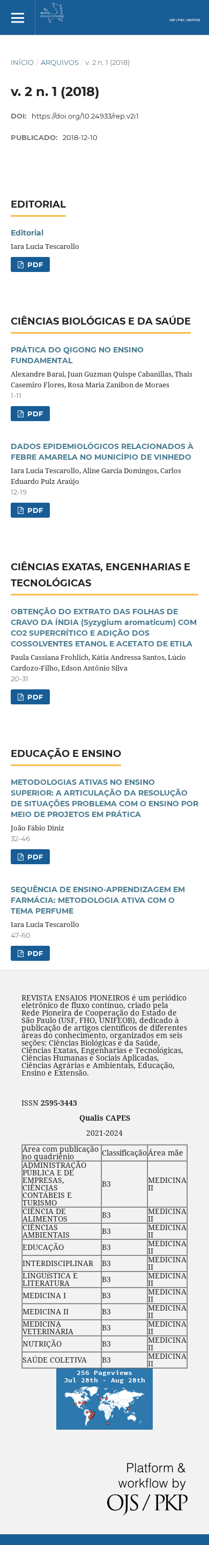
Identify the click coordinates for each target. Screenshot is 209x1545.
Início (22, 62)
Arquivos (60, 62)
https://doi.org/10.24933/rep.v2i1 (85, 116)
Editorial (27, 233)
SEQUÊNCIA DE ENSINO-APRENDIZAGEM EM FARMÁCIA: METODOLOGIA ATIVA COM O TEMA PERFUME (98, 900)
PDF (34, 264)
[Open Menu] (17, 17)
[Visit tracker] (104, 1427)
